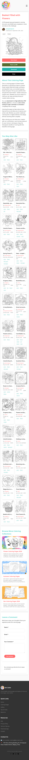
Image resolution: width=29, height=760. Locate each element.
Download (14, 69)
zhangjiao (19, 154)
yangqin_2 (7, 154)
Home (2, 702)
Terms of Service (5, 726)
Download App (5, 729)
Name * (6, 627)
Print (13, 74)
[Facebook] (11, 754)
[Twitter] (13, 754)
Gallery (2, 707)
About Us (3, 712)
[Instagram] (15, 754)
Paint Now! (14, 60)
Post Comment (9, 656)
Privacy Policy (4, 723)
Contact (3, 731)
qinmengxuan (8, 230)
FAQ (2, 721)
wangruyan (7, 335)
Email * (6, 634)
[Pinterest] (18, 754)
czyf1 (18, 205)
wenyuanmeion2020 (7, 310)
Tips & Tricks (4, 709)
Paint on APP (13, 65)
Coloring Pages (5, 704)
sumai (18, 282)
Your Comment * (9, 641)
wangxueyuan (10, 29)
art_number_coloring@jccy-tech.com (13, 740)
